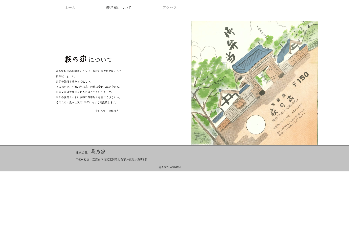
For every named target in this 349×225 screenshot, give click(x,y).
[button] (254, 83)
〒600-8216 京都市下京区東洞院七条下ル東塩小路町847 (111, 159)
